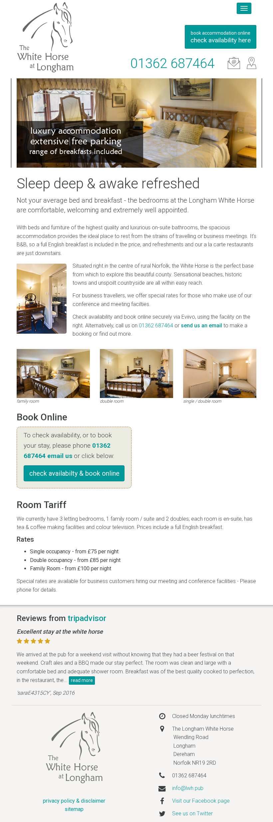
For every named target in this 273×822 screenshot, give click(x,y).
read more (82, 680)
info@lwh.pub (187, 788)
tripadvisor (87, 618)
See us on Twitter (192, 813)
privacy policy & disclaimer (74, 801)
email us (59, 456)
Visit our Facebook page (201, 801)
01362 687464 (172, 63)
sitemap (74, 809)
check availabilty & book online (74, 473)
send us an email (201, 325)
